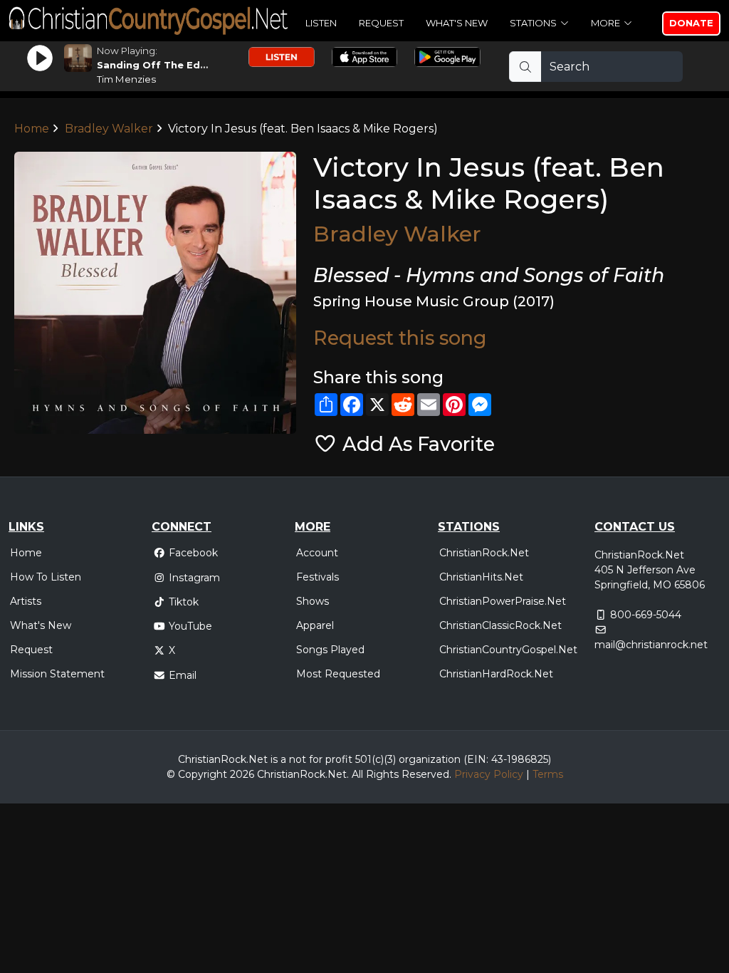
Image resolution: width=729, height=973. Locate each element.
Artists (25, 601)
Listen (321, 22)
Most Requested (338, 674)
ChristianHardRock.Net (496, 674)
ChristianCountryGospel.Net (508, 650)
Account (317, 553)
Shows (312, 601)
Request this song (399, 338)
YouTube (190, 626)
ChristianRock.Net (484, 553)
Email (182, 675)
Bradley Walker (109, 128)
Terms (548, 774)
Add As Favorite (416, 444)
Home (31, 128)
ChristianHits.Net (481, 577)
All (357, 774)
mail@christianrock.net (651, 644)
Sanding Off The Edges (158, 65)
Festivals (317, 577)
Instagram (194, 578)
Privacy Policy (488, 774)
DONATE (691, 22)
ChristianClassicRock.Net (500, 625)
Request (381, 22)
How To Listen (45, 577)
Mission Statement (57, 674)
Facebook (193, 553)
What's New (457, 22)
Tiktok (184, 602)
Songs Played (330, 650)
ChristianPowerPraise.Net (502, 601)
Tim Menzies (126, 79)
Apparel (315, 625)
